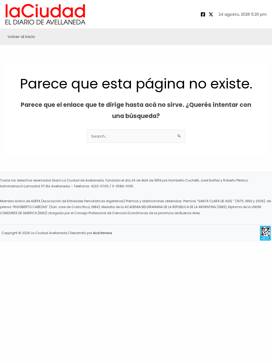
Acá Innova (102, 233)
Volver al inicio (21, 36)
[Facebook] (203, 14)
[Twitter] (211, 14)
